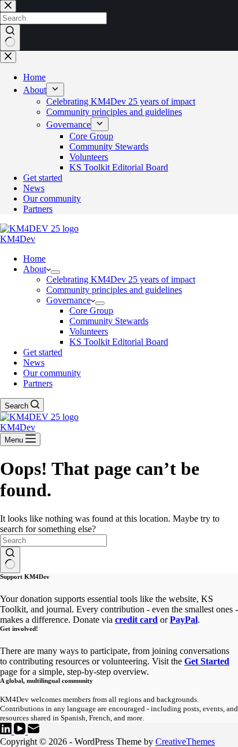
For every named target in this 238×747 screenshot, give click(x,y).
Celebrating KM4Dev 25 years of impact (120, 279)
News (33, 362)
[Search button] (10, 560)
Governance (68, 300)
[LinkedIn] (7, 731)
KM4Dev (17, 239)
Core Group (91, 310)
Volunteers (88, 331)
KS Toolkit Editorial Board (118, 342)
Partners (38, 383)
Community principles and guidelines (114, 290)
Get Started (206, 661)
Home (34, 258)
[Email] (33, 731)
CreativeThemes (185, 741)
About (34, 269)
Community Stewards (108, 321)
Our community (52, 373)
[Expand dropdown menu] (55, 272)
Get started (42, 352)
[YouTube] (21, 731)
